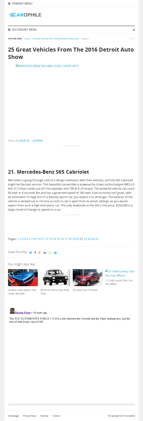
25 (96, 239)
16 (62, 239)
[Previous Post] (130, 38)
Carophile (130, 415)
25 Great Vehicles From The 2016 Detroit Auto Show (56, 38)
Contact (56, 415)
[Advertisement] (71, 157)
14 (54, 239)
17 (66, 239)
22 (85, 239)
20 (77, 239)
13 (50, 239)
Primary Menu (22, 3)
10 (39, 239)
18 (70, 239)
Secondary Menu (24, 29)
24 (93, 239)
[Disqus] (71, 350)
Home (27, 38)
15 (58, 239)
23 (89, 239)
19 (73, 239)
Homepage (13, 415)
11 (43, 239)
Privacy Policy (29, 415)
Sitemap (44, 415)
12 (46, 239)
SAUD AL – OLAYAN (31, 141)
